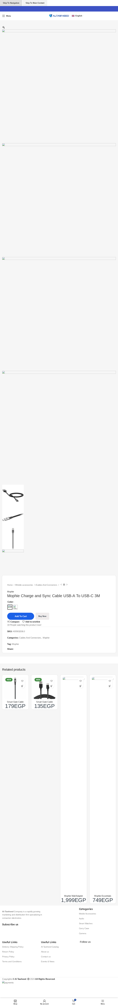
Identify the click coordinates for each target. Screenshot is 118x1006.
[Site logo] (59, 15)
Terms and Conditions (12, 961)
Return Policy (8, 952)
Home (10, 585)
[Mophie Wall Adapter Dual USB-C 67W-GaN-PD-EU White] (74, 785)
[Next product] (66, 584)
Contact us (46, 956)
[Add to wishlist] (22, 680)
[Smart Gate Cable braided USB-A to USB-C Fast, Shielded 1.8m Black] (45, 688)
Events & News (47, 961)
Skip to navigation (11, 3)
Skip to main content (35, 3)
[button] (22, 685)
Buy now (42, 616)
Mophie (10, 591)
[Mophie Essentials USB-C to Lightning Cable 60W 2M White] (103, 785)
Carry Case (84, 928)
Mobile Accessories (87, 914)
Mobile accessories (24, 585)
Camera (82, 933)
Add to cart (21, 616)
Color (10, 602)
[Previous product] (61, 584)
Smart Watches (86, 923)
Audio (81, 918)
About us (45, 952)
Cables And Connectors (47, 585)
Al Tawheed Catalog (50, 947)
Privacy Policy (8, 956)
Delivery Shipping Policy (12, 947)
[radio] (10, 607)
